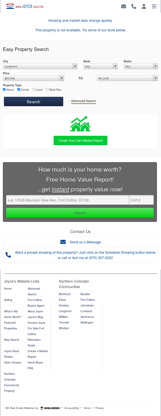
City (5, 61)
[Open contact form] (123, 6)
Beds (86, 61)
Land (38, 90)
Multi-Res (55, 90)
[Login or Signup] (144, 6)
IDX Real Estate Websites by (22, 408)
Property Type (12, 85)
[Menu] (154, 6)
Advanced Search (83, 101)
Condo (24, 90)
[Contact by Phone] (133, 6)
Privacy (99, 408)
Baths (128, 61)
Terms (87, 408)
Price (6, 73)
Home (9, 90)
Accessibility (71, 408)
